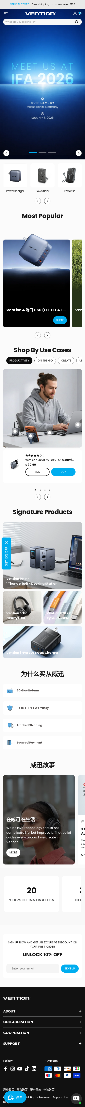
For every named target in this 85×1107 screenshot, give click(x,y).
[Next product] (47, 335)
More (13, 852)
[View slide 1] (35, 490)
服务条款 (35, 1090)
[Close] (6, 542)
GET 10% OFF (6, 556)
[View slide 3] (44, 490)
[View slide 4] (49, 490)
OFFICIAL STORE (19, 4)
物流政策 (49, 1090)
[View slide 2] (40, 490)
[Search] (76, 22)
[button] (63, 472)
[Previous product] (38, 335)
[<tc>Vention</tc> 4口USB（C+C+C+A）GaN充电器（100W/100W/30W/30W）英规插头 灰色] (14, 464)
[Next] (79, 153)
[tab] (19, 360)
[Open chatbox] (76, 1098)
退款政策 (8, 1090)
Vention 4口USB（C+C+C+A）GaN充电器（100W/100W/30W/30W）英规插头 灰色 (50, 460)
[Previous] (6, 153)
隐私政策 (22, 1090)
